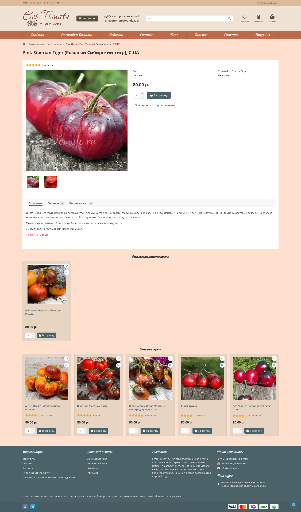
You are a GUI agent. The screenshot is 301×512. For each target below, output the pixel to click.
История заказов (97, 463)
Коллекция (89, 18)
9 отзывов (47, 65)
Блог (174, 34)
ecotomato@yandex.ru (233, 463)
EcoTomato (160, 452)
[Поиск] (229, 18)
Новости (116, 34)
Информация (32, 452)
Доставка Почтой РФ (54, 2)
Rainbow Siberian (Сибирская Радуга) (43, 312)
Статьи (147, 34)
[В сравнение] (66, 272)
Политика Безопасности (36, 472)
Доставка (27, 468)
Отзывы (262, 34)
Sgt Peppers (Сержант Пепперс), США (252, 407)
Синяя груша (189, 406)
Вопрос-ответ (80, 203)
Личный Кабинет (100, 452)
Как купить (28, 458)
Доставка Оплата (76, 34)
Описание (36, 203)
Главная (37, 34)
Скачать (231, 34)
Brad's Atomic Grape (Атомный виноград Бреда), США (147, 407)
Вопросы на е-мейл (31, 2)
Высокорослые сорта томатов (45, 44)
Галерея (201, 34)
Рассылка (92, 472)
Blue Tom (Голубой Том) (92, 406)
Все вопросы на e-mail (123, 16)
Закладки (92, 468)
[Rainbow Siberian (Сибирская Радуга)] (46, 284)
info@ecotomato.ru (231, 468)
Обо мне (27, 463)
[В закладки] (66, 265)
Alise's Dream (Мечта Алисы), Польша (42, 407)
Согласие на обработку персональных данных (48, 477)
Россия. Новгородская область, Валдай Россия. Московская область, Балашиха (243, 484)
